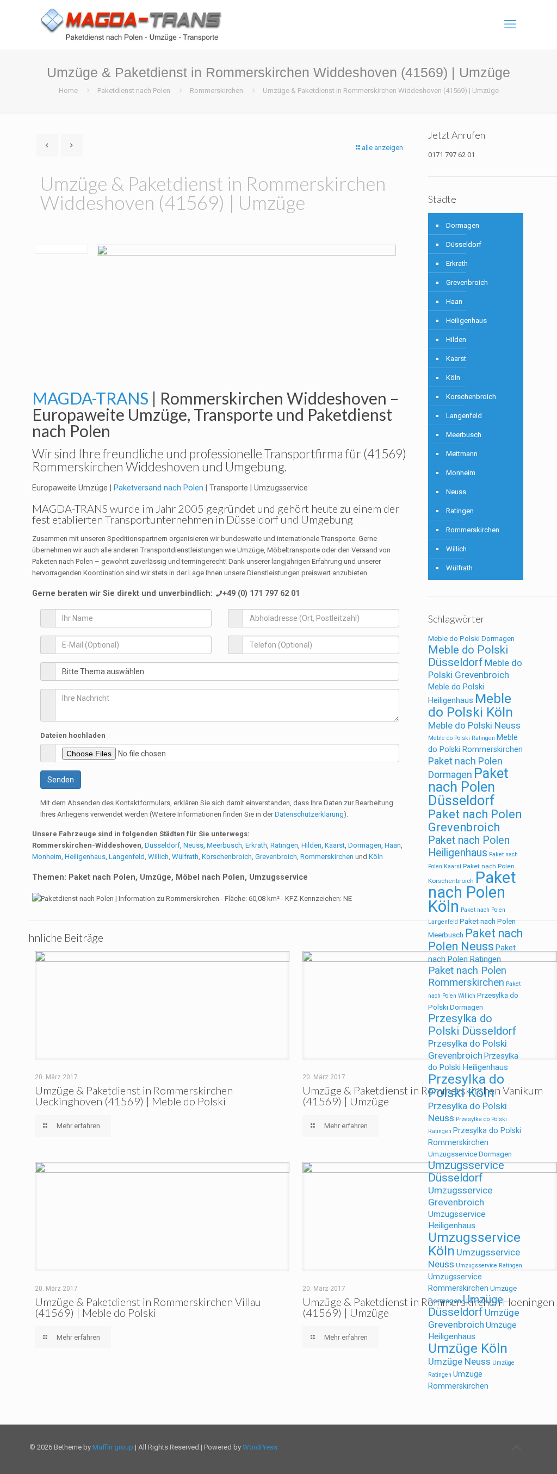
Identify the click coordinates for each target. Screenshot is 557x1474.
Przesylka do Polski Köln (466, 1085)
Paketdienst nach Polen (133, 90)
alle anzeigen (382, 148)
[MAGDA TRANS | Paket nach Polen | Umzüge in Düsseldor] (131, 24)
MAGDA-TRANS (70, 508)
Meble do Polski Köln (470, 705)
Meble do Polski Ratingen (461, 738)
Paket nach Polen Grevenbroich (475, 820)
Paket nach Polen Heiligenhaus (469, 846)
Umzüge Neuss (459, 1361)
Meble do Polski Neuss (474, 725)
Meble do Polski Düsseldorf (468, 656)
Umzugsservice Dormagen (470, 1154)
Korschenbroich (227, 857)
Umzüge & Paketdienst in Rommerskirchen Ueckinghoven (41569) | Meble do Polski (134, 1096)
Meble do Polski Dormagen (471, 639)
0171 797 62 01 (451, 155)
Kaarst (335, 845)
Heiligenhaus (85, 857)
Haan (393, 845)
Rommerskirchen (216, 90)
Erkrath (256, 845)
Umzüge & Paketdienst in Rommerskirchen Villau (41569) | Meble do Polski (148, 1307)
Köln (376, 857)
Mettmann (462, 454)
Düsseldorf (162, 845)
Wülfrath (185, 857)
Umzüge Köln (468, 1348)
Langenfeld (127, 857)
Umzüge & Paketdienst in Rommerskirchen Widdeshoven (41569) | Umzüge (381, 90)
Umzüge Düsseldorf (465, 1305)
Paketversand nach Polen (158, 487)
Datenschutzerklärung (309, 814)
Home (68, 90)
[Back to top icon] (516, 1447)
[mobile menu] (510, 24)
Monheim (46, 857)
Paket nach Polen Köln (472, 892)
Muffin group (112, 1447)
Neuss (193, 845)
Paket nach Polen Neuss (475, 939)
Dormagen (364, 845)
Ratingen (284, 845)
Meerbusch (224, 845)
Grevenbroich (276, 857)
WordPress (260, 1447)
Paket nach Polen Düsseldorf (468, 786)
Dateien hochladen (73, 735)
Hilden (311, 845)
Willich (158, 857)
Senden (60, 779)
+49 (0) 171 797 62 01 (261, 593)
